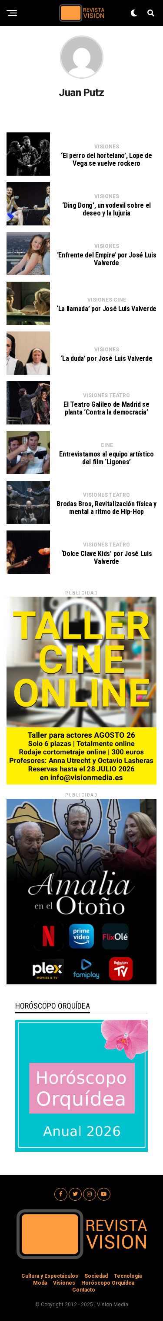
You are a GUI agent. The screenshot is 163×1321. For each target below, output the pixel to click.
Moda (40, 1283)
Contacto (83, 1290)
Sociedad (96, 1276)
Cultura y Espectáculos (49, 1276)
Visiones (64, 1283)
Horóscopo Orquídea (107, 1283)
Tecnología (128, 1276)
